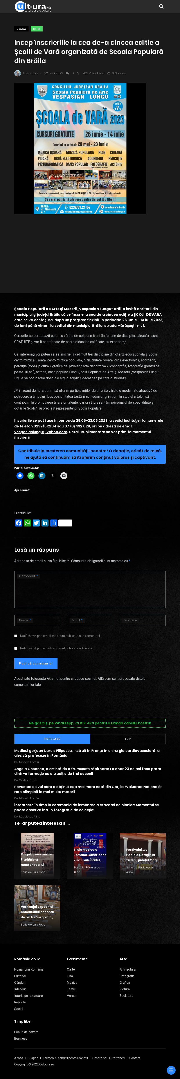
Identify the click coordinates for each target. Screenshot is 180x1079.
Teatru (71, 989)
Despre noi (99, 1058)
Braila (21, 29)
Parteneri (118, 1058)
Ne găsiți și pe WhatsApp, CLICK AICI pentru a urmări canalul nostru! (90, 723)
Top (128, 739)
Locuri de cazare (26, 1032)
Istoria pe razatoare (28, 996)
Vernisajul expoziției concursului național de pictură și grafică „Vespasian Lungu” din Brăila (37, 917)
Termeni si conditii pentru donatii (65, 1058)
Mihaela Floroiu (29, 762)
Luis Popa (39, 872)
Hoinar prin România (28, 969)
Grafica (125, 983)
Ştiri (36, 29)
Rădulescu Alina (29, 816)
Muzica (72, 983)
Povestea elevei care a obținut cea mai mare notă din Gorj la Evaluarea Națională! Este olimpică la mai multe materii (88, 789)
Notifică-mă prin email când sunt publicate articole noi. (57, 648)
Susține (33, 1058)
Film (70, 976)
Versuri (72, 996)
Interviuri (20, 989)
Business (20, 1039)
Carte (71, 969)
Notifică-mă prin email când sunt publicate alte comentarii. (60, 636)
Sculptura (126, 996)
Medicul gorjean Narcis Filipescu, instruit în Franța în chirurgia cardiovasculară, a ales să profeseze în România (87, 753)
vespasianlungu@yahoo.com (40, 431)
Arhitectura (128, 969)
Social (18, 1009)
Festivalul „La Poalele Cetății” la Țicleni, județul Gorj (141, 855)
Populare (52, 739)
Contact (134, 1058)
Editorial (20, 976)
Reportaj (20, 1002)
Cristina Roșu (27, 780)
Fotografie (127, 976)
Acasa (18, 1058)
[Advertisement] (90, 247)
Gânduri (19, 983)
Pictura (125, 989)
